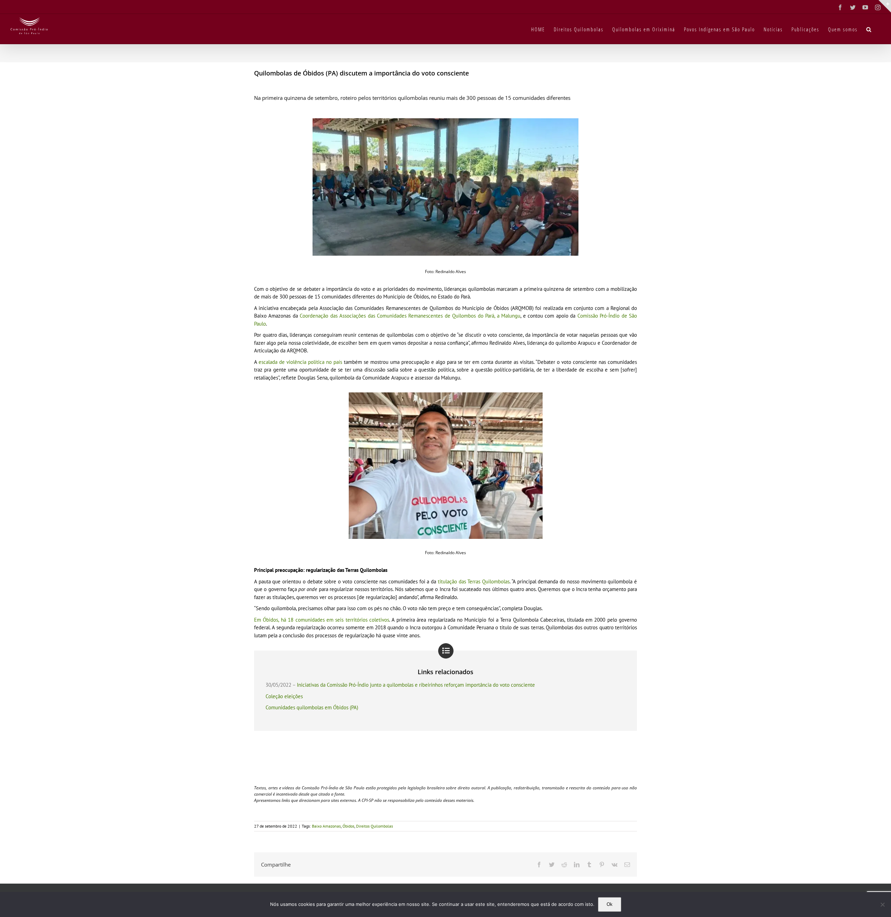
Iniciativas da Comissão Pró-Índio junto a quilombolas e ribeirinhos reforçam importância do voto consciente (416, 684)
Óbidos (348, 826)
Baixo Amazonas (326, 826)
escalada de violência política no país (300, 362)
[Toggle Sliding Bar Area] (884, 6)
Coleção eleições (284, 696)
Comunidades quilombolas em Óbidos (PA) (312, 707)
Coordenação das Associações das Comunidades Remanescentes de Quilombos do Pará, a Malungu (410, 315)
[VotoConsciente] (446, 395)
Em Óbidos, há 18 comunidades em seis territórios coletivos (321, 619)
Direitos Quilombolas (374, 826)
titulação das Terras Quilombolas (474, 581)
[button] (869, 29)
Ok (610, 904)
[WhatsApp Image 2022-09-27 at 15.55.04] (445, 121)
